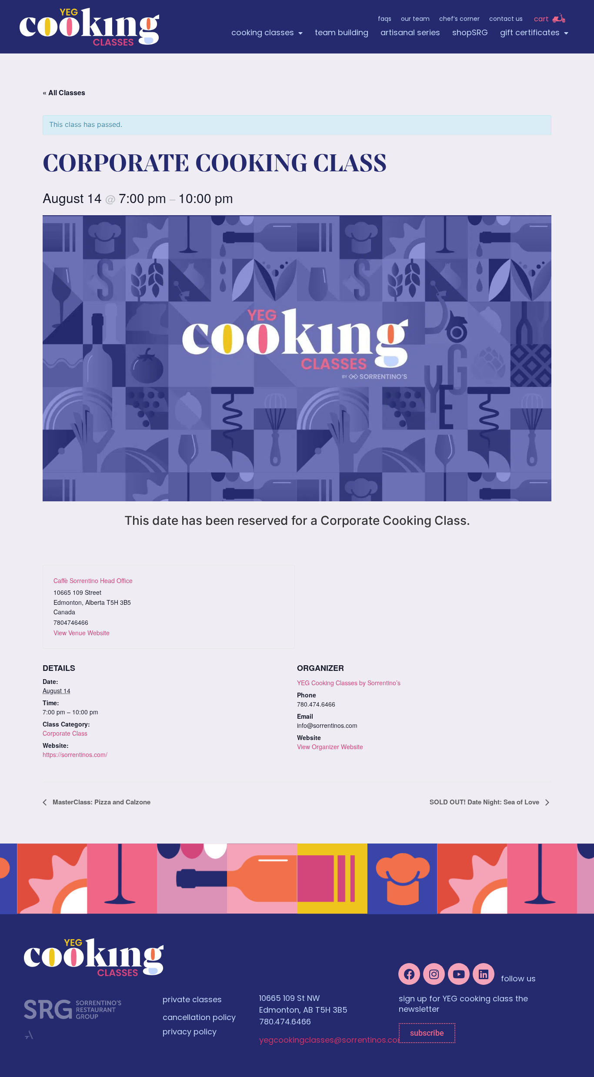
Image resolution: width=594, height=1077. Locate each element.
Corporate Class (65, 733)
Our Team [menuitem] (415, 19)
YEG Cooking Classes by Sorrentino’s (348, 682)
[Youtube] (459, 974)
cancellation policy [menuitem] (199, 1018)
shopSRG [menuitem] (470, 33)
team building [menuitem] (341, 33)
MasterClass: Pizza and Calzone (100, 802)
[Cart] (559, 18)
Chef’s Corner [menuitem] (459, 19)
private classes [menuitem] (192, 1000)
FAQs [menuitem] (384, 19)
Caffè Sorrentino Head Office (93, 580)
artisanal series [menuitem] (410, 33)
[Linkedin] (483, 974)
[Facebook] (409, 974)
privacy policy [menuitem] (190, 1033)
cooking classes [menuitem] (262, 33)
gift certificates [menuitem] (530, 33)
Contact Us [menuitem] (506, 19)
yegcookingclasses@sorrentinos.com (332, 1041)
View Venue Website (81, 632)
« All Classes (64, 92)
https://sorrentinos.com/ (75, 754)
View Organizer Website (330, 746)
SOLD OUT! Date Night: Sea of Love (485, 802)
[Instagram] (434, 974)
